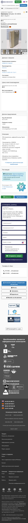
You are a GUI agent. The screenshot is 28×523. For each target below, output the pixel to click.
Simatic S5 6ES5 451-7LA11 (9, 72)
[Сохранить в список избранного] (24, 12)
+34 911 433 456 (9, 408)
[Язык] (24, 1)
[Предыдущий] (2, 41)
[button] (26, 1)
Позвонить (21, 197)
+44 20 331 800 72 (9, 401)
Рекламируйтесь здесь (14, 329)
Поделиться (14, 294)
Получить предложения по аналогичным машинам (12, 249)
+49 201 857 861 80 (10, 406)
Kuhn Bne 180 (8, 422)
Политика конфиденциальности (14, 259)
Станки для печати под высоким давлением (14, 425)
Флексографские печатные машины (14, 418)
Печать (14, 287)
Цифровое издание (7, 63)
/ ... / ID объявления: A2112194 (10, 8)
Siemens (4, 68)
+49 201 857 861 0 (9, 404)
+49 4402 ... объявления (11, 271)
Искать (24, 5)
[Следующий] (25, 41)
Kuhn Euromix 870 (18, 415)
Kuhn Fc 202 (8, 415)
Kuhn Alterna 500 (18, 422)
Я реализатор (8, 247)
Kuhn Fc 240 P (14, 429)
